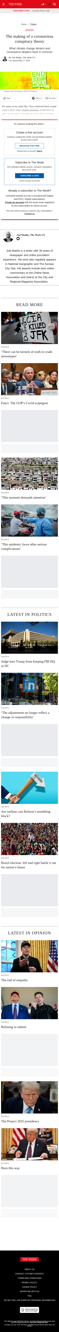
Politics (33, 24)
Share (8, 98)
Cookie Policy (29, 1287)
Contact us (29, 214)
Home (23, 24)
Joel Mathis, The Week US (23, 57)
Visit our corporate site (39, 1322)
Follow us (38, 98)
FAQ (29, 1296)
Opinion (29, 30)
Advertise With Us (29, 1291)
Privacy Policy (29, 1282)
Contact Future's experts (29, 1274)
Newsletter (52, 98)
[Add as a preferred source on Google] (29, 1310)
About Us (29, 1269)
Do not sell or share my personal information (29, 1300)
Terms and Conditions (29, 1278)
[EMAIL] (18, 238)
